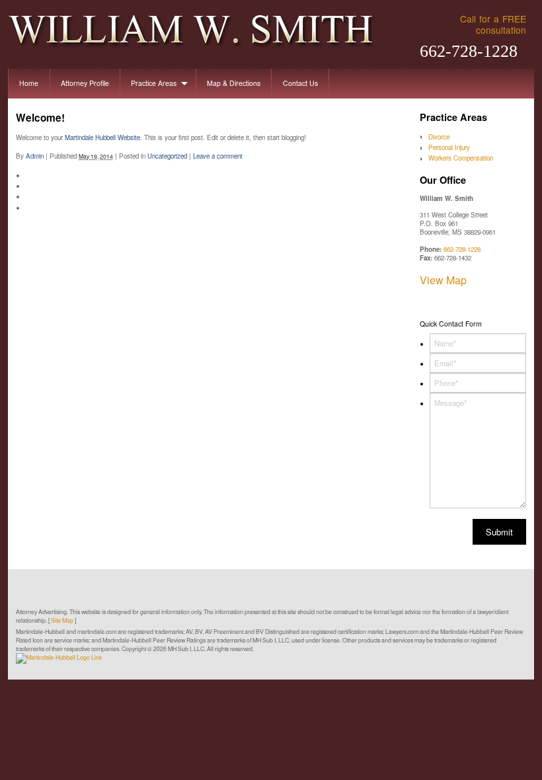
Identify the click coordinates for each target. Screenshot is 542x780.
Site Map (62, 620)
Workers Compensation (460, 158)
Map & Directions (233, 83)
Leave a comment (218, 156)
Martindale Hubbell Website (102, 137)
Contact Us (300, 83)
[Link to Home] (191, 30)
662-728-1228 (469, 51)
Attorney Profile (85, 83)
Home (28, 83)
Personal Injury (449, 147)
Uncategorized (167, 156)
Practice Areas (153, 83)
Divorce (438, 136)
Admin (35, 156)
